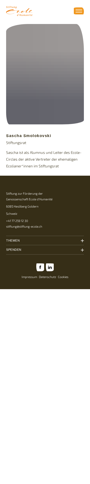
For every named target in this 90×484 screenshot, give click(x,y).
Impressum (29, 277)
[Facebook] (40, 267)
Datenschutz (47, 277)
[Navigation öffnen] (79, 10)
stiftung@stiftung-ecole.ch (24, 226)
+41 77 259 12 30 (17, 221)
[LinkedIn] (50, 267)
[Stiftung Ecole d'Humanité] (19, 11)
